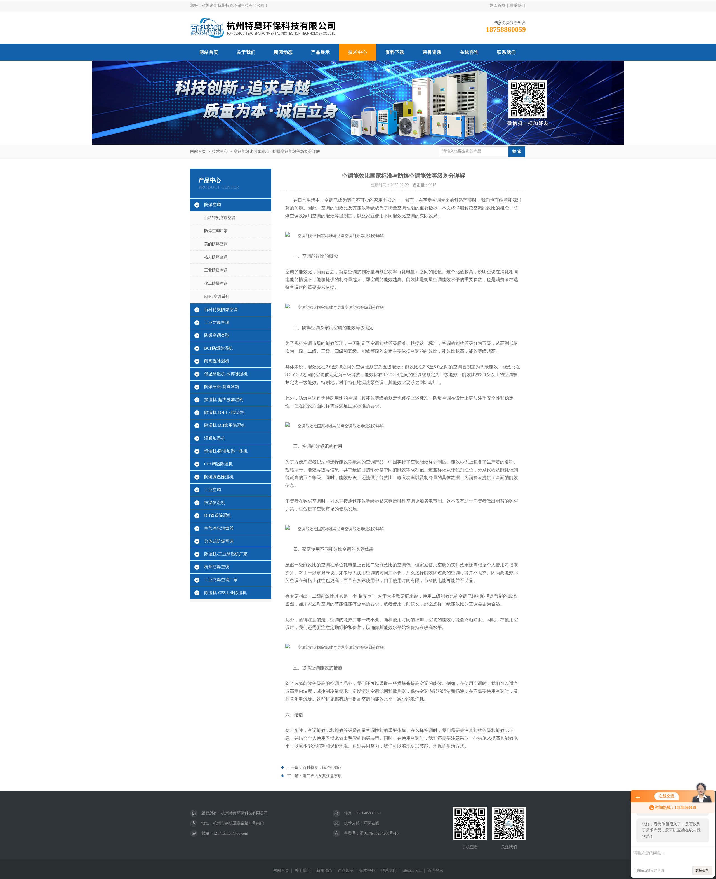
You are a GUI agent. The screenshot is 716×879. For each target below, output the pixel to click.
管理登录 (435, 870)
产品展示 (320, 52)
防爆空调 (212, 204)
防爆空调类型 (216, 335)
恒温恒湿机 (214, 502)
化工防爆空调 (216, 283)
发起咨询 (702, 870)
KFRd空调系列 (216, 296)
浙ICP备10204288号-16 (379, 833)
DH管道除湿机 (217, 515)
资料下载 (394, 52)
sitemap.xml (412, 870)
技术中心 (357, 52)
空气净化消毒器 (219, 528)
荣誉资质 (432, 52)
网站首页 (208, 52)
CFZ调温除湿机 (218, 464)
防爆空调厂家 (216, 231)
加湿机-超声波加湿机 (223, 399)
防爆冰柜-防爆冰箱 (221, 387)
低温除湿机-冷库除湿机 (226, 374)
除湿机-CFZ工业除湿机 (225, 592)
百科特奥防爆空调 (219, 218)
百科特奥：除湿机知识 (322, 767)
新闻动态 (283, 52)
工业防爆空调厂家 (221, 580)
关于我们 (246, 52)
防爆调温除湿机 (219, 477)
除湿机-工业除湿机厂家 (226, 554)
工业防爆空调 (216, 270)
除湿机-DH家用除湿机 (224, 425)
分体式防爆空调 (219, 541)
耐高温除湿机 (216, 361)
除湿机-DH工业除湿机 (224, 412)
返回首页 (497, 5)
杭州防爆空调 (216, 567)
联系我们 (517, 5)
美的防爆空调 (216, 244)
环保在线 (371, 823)
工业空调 (212, 489)
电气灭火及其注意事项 (322, 776)
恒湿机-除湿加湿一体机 (226, 451)
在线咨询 (469, 52)
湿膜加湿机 (214, 438)
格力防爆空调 (216, 257)
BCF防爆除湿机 (218, 348)
